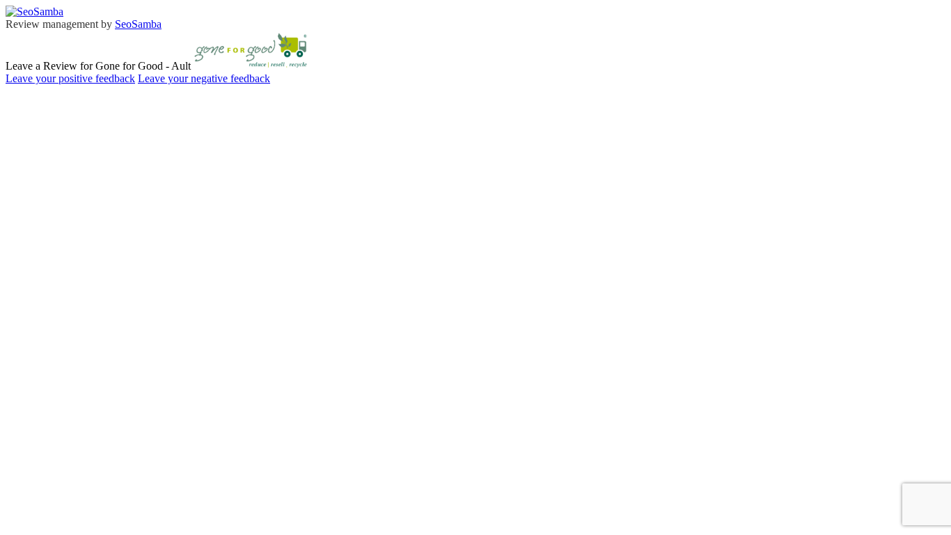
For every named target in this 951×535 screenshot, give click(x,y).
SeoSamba (138, 24)
